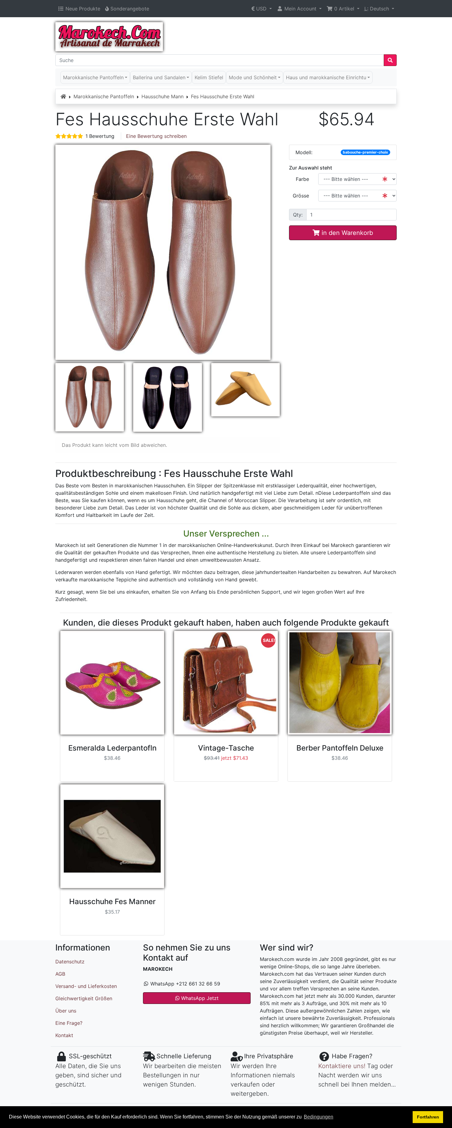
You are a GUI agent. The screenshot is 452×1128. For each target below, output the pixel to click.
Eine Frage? (68, 1023)
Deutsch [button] (377, 9)
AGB (60, 974)
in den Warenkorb (346, 232)
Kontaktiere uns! (341, 1066)
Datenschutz (70, 961)
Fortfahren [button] (428, 1116)
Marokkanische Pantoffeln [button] (93, 77)
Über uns (65, 1011)
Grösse (301, 196)
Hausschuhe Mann (162, 96)
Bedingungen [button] (318, 1116)
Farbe (302, 179)
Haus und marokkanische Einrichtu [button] (326, 77)
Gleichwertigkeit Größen (83, 998)
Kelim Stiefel (209, 77)
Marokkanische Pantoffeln (103, 96)
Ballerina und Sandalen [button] (159, 77)
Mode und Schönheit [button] (253, 77)
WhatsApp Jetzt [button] (199, 998)
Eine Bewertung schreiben (156, 136)
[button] (261, 8)
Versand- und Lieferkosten (86, 986)
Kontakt (64, 1035)
